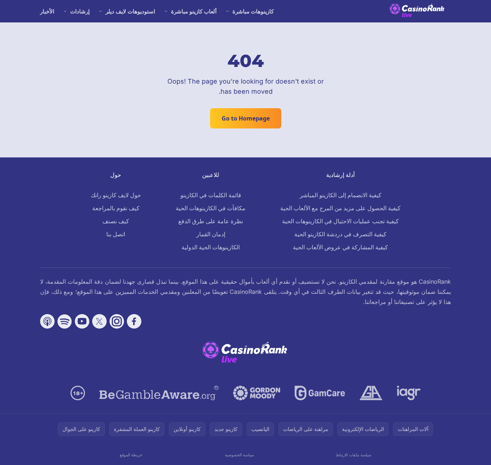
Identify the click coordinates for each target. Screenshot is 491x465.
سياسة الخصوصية (239, 454)
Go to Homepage (246, 118)
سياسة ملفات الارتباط (353, 454)
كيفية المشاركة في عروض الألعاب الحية (340, 247)
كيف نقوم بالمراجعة (116, 208)
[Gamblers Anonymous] (371, 393)
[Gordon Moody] (256, 393)
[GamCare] (320, 393)
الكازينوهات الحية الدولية (211, 247)
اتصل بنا (115, 234)
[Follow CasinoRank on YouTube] (82, 321)
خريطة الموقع (131, 454)
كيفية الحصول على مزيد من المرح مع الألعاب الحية (340, 208)
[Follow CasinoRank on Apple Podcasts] (47, 321)
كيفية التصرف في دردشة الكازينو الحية (340, 234)
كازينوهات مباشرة (253, 11)
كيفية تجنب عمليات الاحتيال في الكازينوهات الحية (340, 221)
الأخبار (47, 11)
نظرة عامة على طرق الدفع (210, 221)
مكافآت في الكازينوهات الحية (211, 208)
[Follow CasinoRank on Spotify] (64, 321)
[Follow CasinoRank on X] (99, 321)
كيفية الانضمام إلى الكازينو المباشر (340, 195)
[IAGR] (409, 393)
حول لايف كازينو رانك (116, 195)
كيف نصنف (115, 221)
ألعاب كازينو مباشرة (194, 11)
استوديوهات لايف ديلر (130, 11)
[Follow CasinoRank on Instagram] (117, 321)
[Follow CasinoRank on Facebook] (134, 321)
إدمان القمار (210, 234)
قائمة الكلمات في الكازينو (210, 195)
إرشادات (80, 11)
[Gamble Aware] (159, 393)
